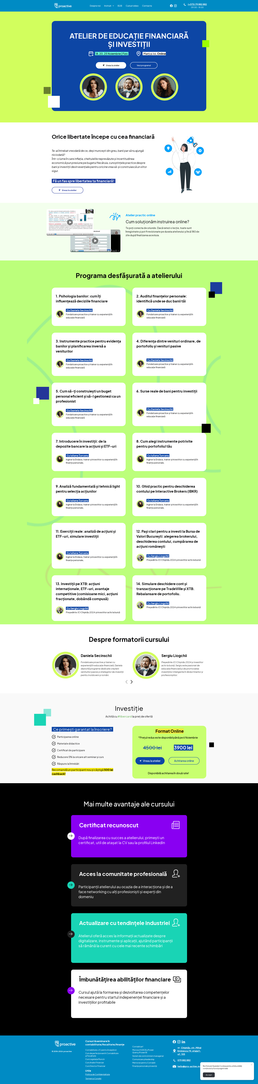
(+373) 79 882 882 (197, 4)
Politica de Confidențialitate (97, 1074)
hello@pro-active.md (189, 1066)
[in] (183, 1042)
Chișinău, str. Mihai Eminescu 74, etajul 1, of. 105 (189, 1051)
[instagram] (175, 5)
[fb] (171, 5)
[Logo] (63, 6)
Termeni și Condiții (93, 1078)
